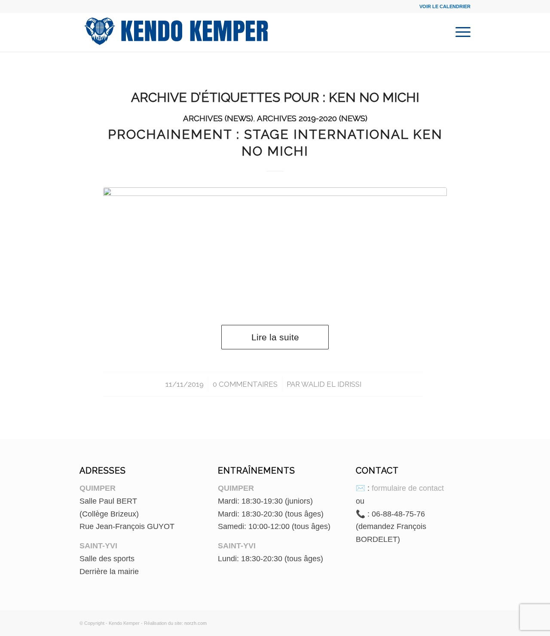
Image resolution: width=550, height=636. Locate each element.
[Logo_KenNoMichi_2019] (275, 247)
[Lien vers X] (464, 621)
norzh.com (195, 623)
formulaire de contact (408, 488)
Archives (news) (218, 118)
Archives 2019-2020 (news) (312, 118)
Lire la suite (275, 337)
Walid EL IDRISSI (331, 384)
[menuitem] (460, 32)
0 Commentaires (245, 384)
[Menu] (460, 32)
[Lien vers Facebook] (451, 621)
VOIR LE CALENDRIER (445, 6)
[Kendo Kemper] (176, 32)
